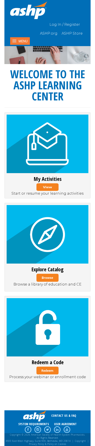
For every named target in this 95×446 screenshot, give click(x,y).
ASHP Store (72, 33)
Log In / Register (64, 24)
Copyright (80, 440)
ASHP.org (48, 33)
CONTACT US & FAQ (63, 415)
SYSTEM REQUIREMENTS (33, 424)
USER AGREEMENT (65, 424)
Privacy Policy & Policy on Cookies (47, 444)
